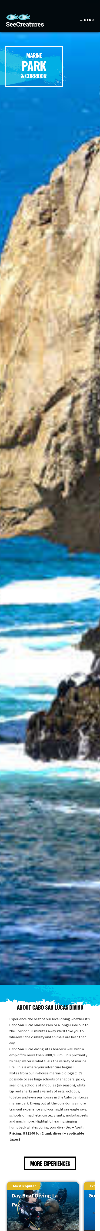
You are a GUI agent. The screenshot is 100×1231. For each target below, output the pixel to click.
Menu (89, 20)
